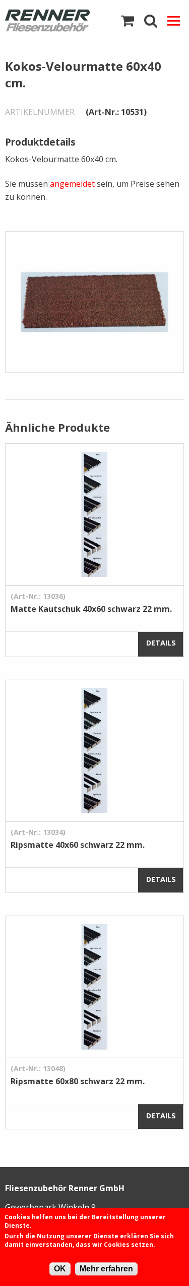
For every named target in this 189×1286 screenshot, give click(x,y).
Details (161, 643)
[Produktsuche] (150, 21)
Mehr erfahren (106, 1268)
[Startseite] (47, 21)
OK (60, 1268)
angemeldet (72, 183)
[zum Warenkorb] (127, 21)
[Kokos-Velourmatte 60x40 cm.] (94, 301)
